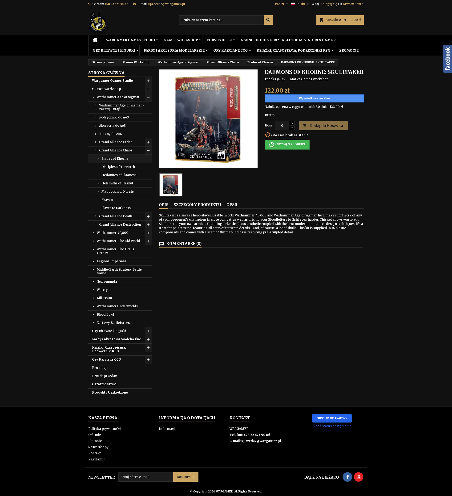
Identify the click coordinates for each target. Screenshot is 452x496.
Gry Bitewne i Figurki (114, 50)
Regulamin (96, 459)
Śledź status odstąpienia (332, 426)
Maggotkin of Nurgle (117, 192)
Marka (295, 79)
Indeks (270, 79)
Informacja (168, 429)
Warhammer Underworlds (117, 306)
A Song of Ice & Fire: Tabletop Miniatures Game (287, 40)
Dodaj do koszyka (323, 125)
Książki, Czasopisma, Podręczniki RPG (294, 50)
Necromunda (107, 282)
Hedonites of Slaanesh (119, 175)
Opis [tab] (163, 204)
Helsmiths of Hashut (117, 183)
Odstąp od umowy (332, 418)
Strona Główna (106, 72)
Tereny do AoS (110, 134)
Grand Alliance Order (115, 142)
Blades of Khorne (114, 159)
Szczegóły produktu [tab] (197, 204)
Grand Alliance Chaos (115, 150)
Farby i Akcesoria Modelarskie (174, 50)
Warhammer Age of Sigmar (118, 97)
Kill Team (104, 298)
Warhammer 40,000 (112, 233)
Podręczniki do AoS (114, 117)
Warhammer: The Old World (118, 241)
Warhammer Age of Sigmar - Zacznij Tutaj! (121, 107)
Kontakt (94, 453)
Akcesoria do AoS (112, 126)
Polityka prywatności (104, 429)
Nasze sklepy (98, 447)
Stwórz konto (353, 4)
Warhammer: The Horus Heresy (115, 251)
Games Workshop (181, 40)
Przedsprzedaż (104, 376)
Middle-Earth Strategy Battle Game (119, 271)
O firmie (94, 435)
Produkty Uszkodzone (110, 392)
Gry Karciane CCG (230, 50)
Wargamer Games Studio (130, 40)
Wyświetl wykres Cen (314, 98)
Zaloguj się (329, 4)
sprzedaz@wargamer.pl (166, 4)
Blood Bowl (105, 315)
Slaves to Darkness (116, 208)
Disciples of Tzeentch (118, 167)
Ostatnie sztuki (104, 384)
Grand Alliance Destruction (120, 225)
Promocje (349, 50)
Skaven (107, 200)
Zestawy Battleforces (113, 323)
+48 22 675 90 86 (117, 4)
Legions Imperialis (111, 261)
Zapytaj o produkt (287, 144)
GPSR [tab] (231, 204)
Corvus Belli (219, 40)
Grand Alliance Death (115, 216)
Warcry (102, 290)
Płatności (95, 441)
